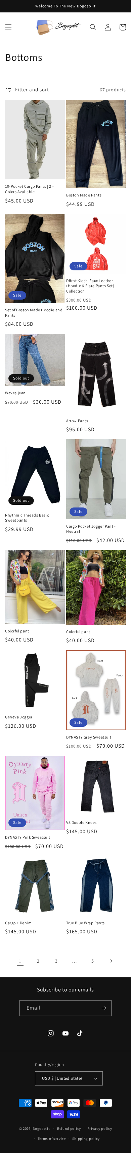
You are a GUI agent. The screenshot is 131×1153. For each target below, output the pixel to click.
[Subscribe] (103, 1008)
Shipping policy (86, 1138)
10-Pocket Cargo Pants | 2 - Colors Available (29, 189)
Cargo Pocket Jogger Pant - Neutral (91, 529)
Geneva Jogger (19, 716)
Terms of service (52, 1138)
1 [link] (20, 961)
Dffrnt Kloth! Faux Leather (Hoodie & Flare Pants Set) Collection (90, 286)
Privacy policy (99, 1128)
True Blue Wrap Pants (85, 922)
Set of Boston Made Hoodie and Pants (33, 312)
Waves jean (15, 392)
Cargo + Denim (18, 922)
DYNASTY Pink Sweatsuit (27, 837)
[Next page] (110, 961)
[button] (8, 27)
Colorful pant (17, 630)
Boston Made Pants (83, 194)
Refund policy (69, 1128)
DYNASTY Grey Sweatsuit (88, 737)
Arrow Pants (77, 420)
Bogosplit (41, 1128)
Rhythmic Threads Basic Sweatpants (27, 518)
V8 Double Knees (81, 822)
